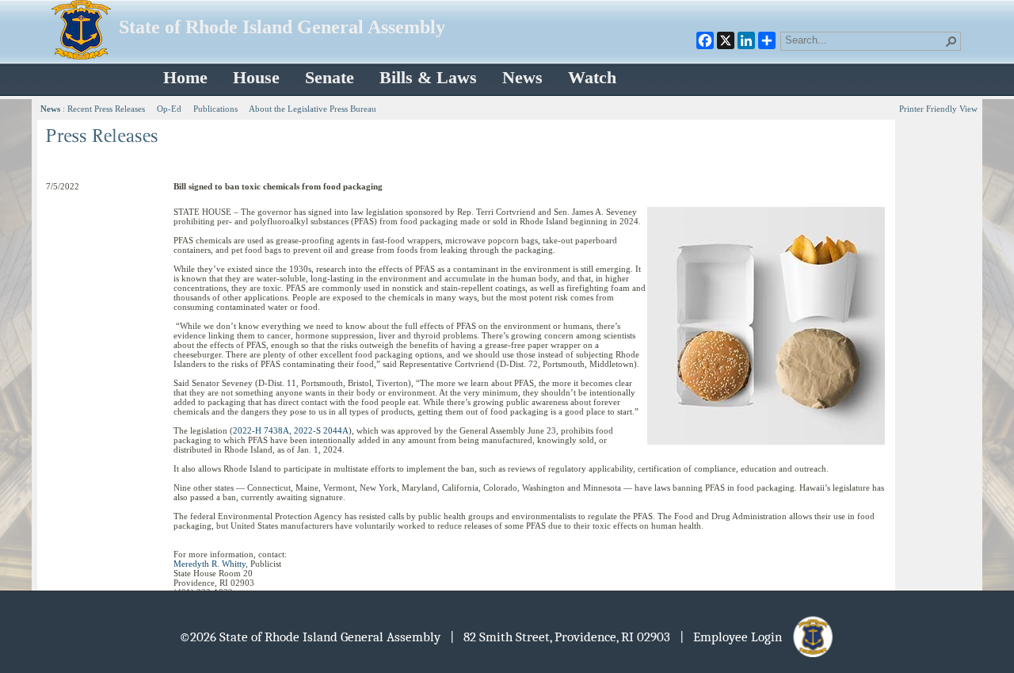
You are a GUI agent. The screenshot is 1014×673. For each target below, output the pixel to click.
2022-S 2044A (321, 430)
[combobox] (864, 40)
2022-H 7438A (261, 430)
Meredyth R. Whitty (209, 563)
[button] (951, 41)
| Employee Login (735, 636)
